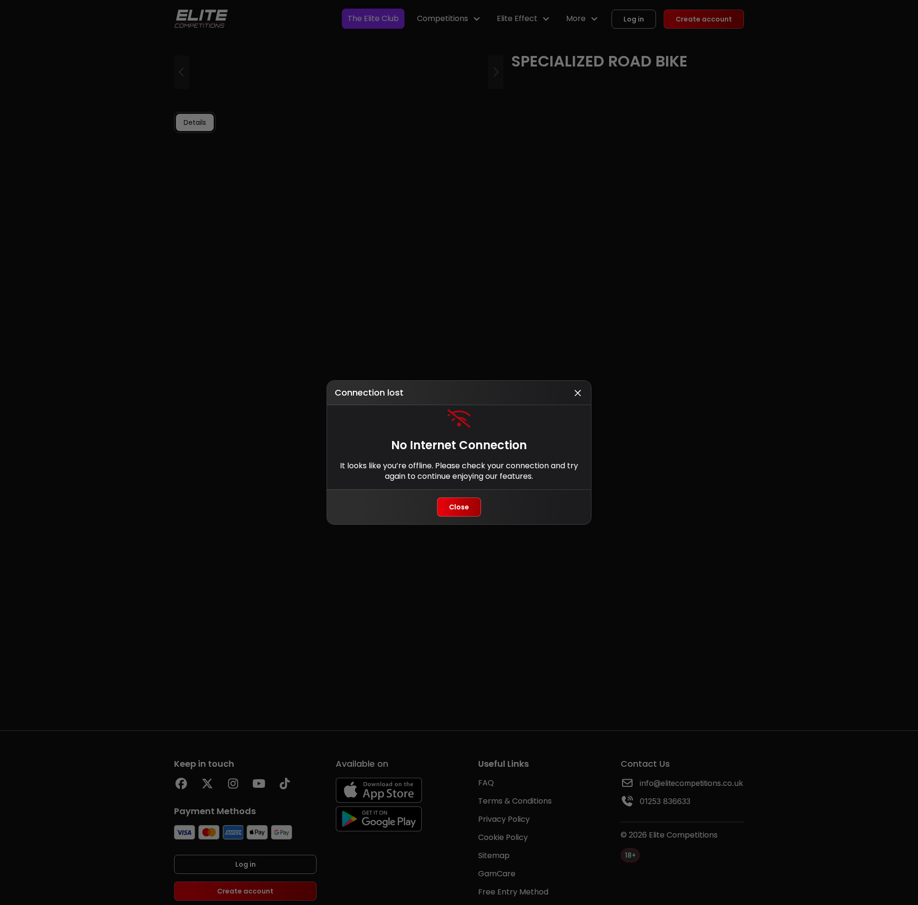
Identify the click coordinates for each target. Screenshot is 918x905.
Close (459, 507)
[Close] (577, 392)
